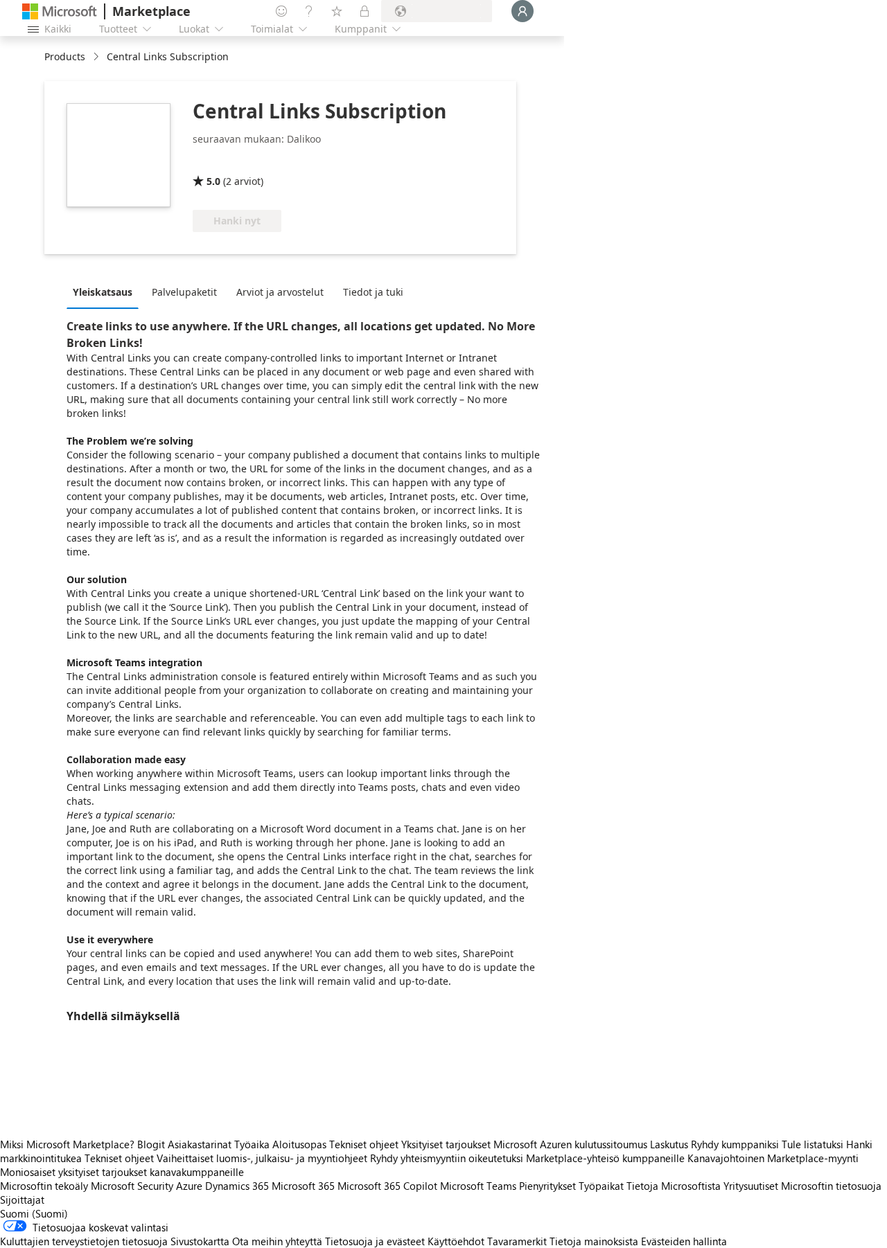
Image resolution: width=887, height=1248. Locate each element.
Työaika (252, 1144)
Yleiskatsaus (102, 291)
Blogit (151, 1144)
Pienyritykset (547, 1186)
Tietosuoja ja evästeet (375, 1241)
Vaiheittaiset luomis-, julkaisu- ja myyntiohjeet (262, 1158)
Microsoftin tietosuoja (831, 1186)
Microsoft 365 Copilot (387, 1186)
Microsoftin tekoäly (44, 1186)
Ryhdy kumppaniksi (735, 1144)
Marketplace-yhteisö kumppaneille (605, 1158)
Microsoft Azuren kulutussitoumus (571, 1144)
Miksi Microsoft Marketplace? (67, 1144)
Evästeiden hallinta (684, 1241)
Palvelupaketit (184, 291)
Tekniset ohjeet (363, 1144)
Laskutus (669, 1144)
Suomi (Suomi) (34, 1213)
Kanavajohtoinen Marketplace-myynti (773, 1158)
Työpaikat (601, 1186)
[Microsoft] (59, 11)
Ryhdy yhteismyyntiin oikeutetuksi (446, 1158)
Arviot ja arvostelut (280, 291)
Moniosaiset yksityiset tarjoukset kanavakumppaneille (122, 1172)
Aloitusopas (299, 1144)
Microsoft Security (132, 1186)
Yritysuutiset (750, 1186)
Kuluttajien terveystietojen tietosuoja (84, 1241)
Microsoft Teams (478, 1186)
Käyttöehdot (456, 1241)
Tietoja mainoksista (594, 1241)
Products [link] (64, 56)
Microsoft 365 (303, 1186)
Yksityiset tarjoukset (446, 1144)
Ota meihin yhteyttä (277, 1241)
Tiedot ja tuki (373, 291)
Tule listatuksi (812, 1144)
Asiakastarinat (199, 1144)
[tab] (106, 291)
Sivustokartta (199, 1241)
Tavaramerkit (517, 1241)
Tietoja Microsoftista (673, 1186)
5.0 (213, 181)
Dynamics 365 (237, 1186)
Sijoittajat (22, 1199)
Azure (189, 1186)
